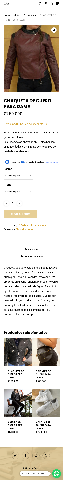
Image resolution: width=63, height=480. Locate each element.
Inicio (7, 15)
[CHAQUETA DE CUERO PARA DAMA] (18, 352)
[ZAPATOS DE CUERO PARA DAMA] (46, 403)
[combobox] (18, 176)
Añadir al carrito (20, 214)
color (8, 168)
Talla (8, 184)
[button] (57, 3)
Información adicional (31, 256)
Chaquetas (30, 15)
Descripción (31, 249)
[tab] (31, 249)
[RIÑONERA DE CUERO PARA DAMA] (46, 352)
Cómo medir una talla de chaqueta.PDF (26, 123)
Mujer (17, 15)
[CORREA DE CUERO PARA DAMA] (18, 403)
